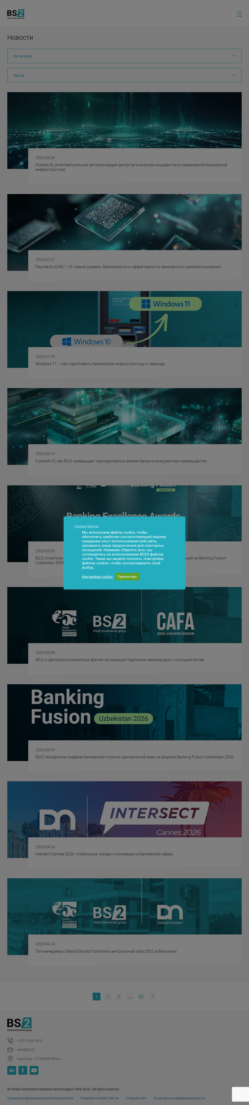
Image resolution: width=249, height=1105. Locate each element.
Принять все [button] (127, 576)
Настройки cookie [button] (97, 577)
